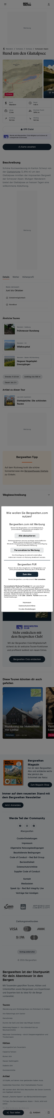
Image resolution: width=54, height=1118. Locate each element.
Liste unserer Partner (30, 595)
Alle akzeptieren (27, 536)
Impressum (27, 602)
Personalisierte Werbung (27, 550)
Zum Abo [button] (27, 574)
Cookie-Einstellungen (27, 609)
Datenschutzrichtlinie (27, 606)
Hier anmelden (40, 579)
